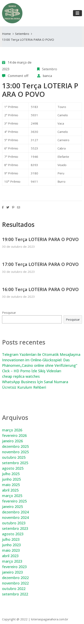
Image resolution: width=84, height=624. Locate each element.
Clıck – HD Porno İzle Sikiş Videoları (31, 370)
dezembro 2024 (15, 512)
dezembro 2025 (15, 446)
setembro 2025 (15, 462)
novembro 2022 (15, 583)
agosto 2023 (12, 533)
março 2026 (12, 430)
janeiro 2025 (12, 506)
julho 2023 (11, 539)
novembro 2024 (15, 517)
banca (47, 76)
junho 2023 (11, 544)
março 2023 (12, 561)
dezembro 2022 (15, 577)
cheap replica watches (21, 376)
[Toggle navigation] (77, 13)
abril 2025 (10, 490)
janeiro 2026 (12, 440)
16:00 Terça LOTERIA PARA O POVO (40, 289)
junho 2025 (11, 479)
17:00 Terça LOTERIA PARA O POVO (40, 264)
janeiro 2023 (12, 572)
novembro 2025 (15, 451)
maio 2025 (11, 484)
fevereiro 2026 (14, 435)
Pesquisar (9, 312)
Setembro (22, 34)
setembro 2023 (15, 528)
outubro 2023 (13, 523)
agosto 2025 (12, 468)
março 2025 (12, 495)
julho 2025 (11, 473)
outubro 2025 (13, 457)
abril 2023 (10, 555)
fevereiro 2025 (14, 501)
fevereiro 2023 (14, 566)
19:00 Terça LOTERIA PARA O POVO (40, 239)
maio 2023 (11, 550)
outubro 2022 (13, 588)
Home (6, 34)
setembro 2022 (15, 594)
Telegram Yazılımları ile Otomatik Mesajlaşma (41, 354)
